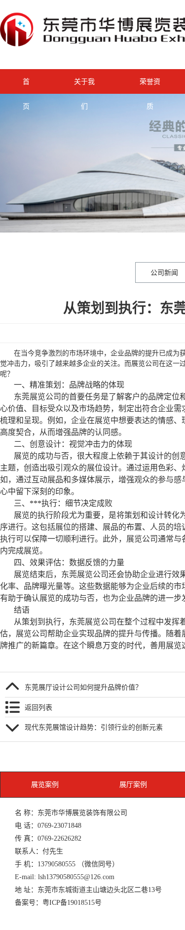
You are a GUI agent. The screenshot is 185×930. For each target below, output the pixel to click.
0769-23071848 (59, 825)
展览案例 (45, 784)
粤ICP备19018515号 (72, 902)
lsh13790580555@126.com (76, 876)
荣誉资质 (150, 86)
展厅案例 (133, 784)
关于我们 (84, 86)
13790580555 (56, 863)
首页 (26, 86)
